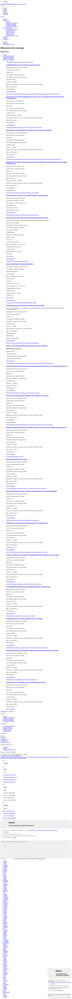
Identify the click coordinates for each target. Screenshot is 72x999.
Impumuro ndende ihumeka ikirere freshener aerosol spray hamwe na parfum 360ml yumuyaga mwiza (36, 427)
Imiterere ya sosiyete (10, 31)
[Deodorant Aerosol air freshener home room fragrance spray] (21, 679)
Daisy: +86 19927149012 (9, 811)
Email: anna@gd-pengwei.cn (19, 4)
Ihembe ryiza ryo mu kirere (43, 757)
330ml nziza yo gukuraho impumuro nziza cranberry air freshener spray (27, 523)
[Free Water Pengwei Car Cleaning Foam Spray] (17, 261)
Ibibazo (5, 38)
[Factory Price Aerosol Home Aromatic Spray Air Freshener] (20, 615)
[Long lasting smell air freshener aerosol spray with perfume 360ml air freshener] (29, 424)
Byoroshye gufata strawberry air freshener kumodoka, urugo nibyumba (27, 195)
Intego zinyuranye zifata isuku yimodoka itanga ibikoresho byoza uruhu (27, 217)
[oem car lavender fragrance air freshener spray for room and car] (24, 127)
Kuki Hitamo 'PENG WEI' (9, 749)
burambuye (12, 91)
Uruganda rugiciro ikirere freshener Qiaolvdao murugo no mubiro (25, 305)
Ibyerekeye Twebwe (7, 28)
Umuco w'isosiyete (10, 30)
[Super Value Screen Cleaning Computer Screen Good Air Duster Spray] (22, 343)
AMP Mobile (17, 755)
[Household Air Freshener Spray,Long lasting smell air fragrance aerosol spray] (26, 552)
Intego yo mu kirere (32, 757)
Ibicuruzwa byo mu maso (11, 23)
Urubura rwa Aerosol (54, 757)
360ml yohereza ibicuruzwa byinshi (16, 459)
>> (7, 711)
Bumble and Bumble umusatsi (20, 757)
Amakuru (5, 37)
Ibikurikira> (4, 711)
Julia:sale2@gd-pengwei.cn (9, 779)
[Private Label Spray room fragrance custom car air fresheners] (23, 392)
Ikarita (12, 755)
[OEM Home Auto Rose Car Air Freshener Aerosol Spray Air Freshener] (26, 647)
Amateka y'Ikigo (10, 34)
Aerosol (8, 21)
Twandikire (5, 39)
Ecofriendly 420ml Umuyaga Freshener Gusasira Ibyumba (23, 65)
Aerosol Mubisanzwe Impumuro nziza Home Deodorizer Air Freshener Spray (28, 586)
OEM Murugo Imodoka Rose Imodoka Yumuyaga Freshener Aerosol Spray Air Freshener (32, 650)
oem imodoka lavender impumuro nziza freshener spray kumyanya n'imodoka (29, 130)
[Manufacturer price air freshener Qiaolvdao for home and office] (21, 302)
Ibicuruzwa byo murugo (11, 26)
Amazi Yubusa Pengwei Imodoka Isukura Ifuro (20, 264)
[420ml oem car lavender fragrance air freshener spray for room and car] (26, 488)
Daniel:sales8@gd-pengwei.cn (10, 777)
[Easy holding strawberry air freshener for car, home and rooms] (22, 192)
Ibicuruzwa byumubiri (11, 24)
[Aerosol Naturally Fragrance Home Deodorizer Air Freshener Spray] (24, 584)
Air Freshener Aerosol (64, 757)
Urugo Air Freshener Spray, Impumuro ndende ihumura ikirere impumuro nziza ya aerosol (32, 555)
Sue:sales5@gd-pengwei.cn (9, 782)
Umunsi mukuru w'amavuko (7, 757)
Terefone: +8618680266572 (7, 4)
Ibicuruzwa (5, 20)
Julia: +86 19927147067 (8, 815)
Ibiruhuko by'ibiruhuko (11, 25)
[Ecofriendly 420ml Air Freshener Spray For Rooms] (19, 62)
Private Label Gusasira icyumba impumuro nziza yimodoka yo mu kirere (27, 395)
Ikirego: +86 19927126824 (9, 818)
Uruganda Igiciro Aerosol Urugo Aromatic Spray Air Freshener (24, 618)
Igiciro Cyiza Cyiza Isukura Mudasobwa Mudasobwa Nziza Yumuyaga (26, 345)
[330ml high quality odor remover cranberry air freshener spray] (22, 520)
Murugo (5, 19)
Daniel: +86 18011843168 (9, 813)
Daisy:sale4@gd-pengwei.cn (9, 774)
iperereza (8, 91)
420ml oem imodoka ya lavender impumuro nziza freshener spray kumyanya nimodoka (31, 491)
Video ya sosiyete (10, 33)
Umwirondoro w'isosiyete (12, 29)
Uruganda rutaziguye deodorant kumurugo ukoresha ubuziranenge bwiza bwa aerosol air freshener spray (37, 366)
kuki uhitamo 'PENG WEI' (12, 35)
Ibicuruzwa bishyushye (6, 755)
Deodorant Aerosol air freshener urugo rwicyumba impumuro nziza (25, 682)
